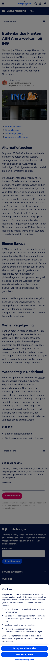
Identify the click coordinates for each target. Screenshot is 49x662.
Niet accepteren (24, 654)
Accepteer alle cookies (24, 648)
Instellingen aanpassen (24, 659)
